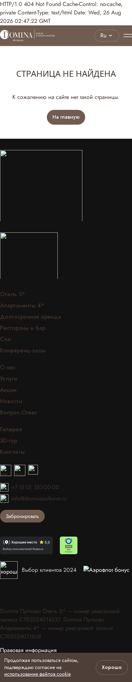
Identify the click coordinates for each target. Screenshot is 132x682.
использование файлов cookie (37, 673)
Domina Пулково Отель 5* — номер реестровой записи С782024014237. (60, 615)
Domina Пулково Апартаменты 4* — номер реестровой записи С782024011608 (56, 627)
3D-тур (8, 441)
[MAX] (33, 470)
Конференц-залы (22, 351)
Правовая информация (28, 650)
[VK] (5, 470)
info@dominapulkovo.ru (39, 498)
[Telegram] (19, 470)
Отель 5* (12, 294)
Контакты (12, 452)
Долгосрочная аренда (30, 317)
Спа (5, 339)
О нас (7, 367)
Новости (11, 401)
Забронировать (22, 516)
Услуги (8, 379)
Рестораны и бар (22, 328)
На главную (66, 117)
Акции (8, 390)
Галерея (11, 429)
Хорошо (112, 667)
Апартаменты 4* (22, 305)
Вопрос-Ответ (18, 413)
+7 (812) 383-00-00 (35, 487)
